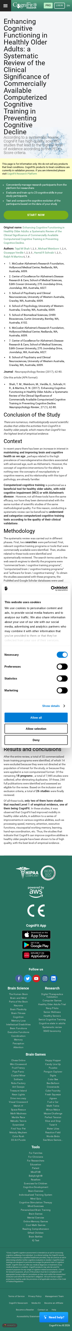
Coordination (18, 1036)
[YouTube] (36, 978)
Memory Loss (18, 1021)
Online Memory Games (35, 1221)
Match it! (18, 1106)
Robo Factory (18, 1083)
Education (35, 1164)
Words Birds (53, 1136)
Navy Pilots (52, 1008)
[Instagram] (45, 978)
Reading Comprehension (35, 1229)
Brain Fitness (18, 1013)
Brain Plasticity (18, 1009)
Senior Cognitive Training (52, 1019)
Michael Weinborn (49, 248)
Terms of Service (16, 1296)
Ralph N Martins (13, 256)
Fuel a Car (52, 1102)
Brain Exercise (35, 1191)
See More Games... (53, 1140)
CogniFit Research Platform (22, 173)
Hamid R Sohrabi (44, 252)
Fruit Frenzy (18, 1068)
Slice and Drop (53, 1121)
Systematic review (52, 1027)
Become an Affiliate (53, 1303)
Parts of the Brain (18, 1002)
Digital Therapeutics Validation (52, 995)
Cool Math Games (35, 1225)
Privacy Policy (34, 1296)
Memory (18, 1040)
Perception (18, 1043)
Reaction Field (52, 1132)
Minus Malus (53, 1110)
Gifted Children (36, 1233)
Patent (35, 1168)
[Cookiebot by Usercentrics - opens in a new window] (51, 588)
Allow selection (36, 728)
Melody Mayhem (18, 1132)
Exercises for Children (35, 1183)
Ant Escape (18, 1087)
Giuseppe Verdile (14, 252)
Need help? (56, 1317)
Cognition (18, 1017)
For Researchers (35, 1161)
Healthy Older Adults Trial (52, 1004)
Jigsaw (53, 1098)
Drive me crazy (18, 1098)
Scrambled (18, 1125)
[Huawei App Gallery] (36, 955)
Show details (51, 706)
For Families (35, 1153)
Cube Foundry (53, 1091)
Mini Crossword (18, 1064)
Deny (36, 739)
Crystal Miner (18, 1075)
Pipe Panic (18, 1072)
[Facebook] (19, 978)
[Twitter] (27, 978)
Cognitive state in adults (52, 1023)
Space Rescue (18, 1110)
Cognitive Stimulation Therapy (35, 1202)
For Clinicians (35, 1157)
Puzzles (53, 1068)
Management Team (54, 1296)
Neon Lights (18, 1094)
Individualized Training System (35, 1195)
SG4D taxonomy (52, 1031)
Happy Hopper (53, 1060)
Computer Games (52, 1000)
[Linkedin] (53, 978)
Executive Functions (18, 1032)
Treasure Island (18, 1091)
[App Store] (36, 934)
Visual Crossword (18, 1102)
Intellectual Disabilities (18, 1024)
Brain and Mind (18, 998)
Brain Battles (35, 1236)
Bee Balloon (53, 1083)
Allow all (36, 717)
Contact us (43, 1310)
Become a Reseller (25, 1310)
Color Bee (53, 1079)
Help (54, 1310)
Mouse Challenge (53, 1113)
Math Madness (18, 1113)
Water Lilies (53, 1129)
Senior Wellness (52, 1012)
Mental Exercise (35, 1218)
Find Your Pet (18, 1129)
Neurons (18, 1005)
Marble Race (18, 1117)
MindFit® (36, 1172)
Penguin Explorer (53, 1072)
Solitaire (18, 1079)
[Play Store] (36, 945)
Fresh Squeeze (53, 1094)
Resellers (35, 1180)
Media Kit (36, 1303)
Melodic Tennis (18, 1121)
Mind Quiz (35, 1199)
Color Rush (18, 1136)
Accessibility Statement (28, 1316)
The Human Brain (18, 994)
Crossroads (53, 1087)
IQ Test (35, 1240)
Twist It (53, 1125)
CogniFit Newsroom (18, 1303)
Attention (18, 1047)
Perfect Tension (53, 1117)
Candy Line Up (53, 1064)
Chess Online (18, 1060)
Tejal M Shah (22, 248)
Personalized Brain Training (35, 1210)
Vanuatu (11, 1325)
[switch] (62, 666)
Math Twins (53, 1106)
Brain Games (36, 1214)
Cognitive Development (35, 1187)
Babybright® (35, 1176)
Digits (53, 1075)
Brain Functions (18, 1028)
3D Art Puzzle (18, 1140)
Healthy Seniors (52, 1016)
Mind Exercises (36, 1206)
